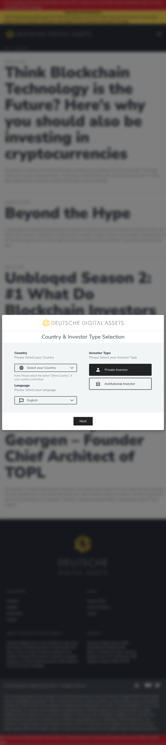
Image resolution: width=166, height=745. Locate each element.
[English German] (45, 400)
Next (83, 421)
